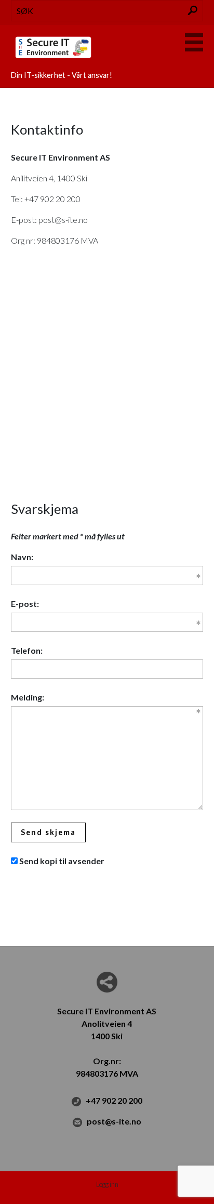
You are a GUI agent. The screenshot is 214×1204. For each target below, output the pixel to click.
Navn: (22, 557)
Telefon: (27, 650)
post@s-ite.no (114, 1121)
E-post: (25, 603)
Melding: (27, 697)
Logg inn (107, 1184)
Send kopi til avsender (61, 861)
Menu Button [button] (194, 42)
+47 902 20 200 (114, 1100)
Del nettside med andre (107, 982)
